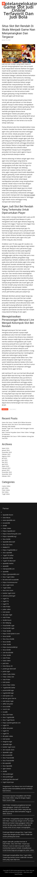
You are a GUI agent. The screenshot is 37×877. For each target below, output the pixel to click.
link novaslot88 (7, 755)
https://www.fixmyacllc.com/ (12, 534)
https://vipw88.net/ (9, 531)
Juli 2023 (4, 458)
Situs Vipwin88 (7, 766)
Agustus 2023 (6, 456)
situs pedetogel (8, 774)
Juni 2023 (4, 460)
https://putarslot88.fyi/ (10, 647)
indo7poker (6, 612)
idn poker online (8, 736)
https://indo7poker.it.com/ (11, 633)
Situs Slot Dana (7, 544)
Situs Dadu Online (16, 809)
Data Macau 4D (8, 666)
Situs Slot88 (6, 539)
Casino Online (6, 486)
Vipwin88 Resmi (8, 515)
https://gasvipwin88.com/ (11, 574)
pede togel (6, 671)
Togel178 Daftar (8, 555)
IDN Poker (6, 821)
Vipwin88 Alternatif (9, 542)
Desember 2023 (7, 452)
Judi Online (5, 488)
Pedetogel (29, 786)
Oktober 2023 (6, 454)
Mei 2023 (5, 462)
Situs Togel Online (8, 577)
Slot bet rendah (29, 195)
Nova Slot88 (7, 636)
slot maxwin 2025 (8, 750)
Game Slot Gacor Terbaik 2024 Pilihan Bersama (16, 422)
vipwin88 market (8, 563)
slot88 (5, 526)
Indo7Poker (6, 606)
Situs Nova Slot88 (8, 639)
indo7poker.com (8, 696)
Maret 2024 (5, 448)
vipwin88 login (7, 744)
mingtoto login (7, 741)
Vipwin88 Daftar (8, 558)
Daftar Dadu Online (9, 674)
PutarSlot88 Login (8, 625)
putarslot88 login (8, 690)
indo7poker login (8, 701)
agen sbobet (7, 768)
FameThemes (18, 874)
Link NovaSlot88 (8, 652)
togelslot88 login (8, 693)
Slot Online (13, 409)
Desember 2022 (7, 472)
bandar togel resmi (9, 593)
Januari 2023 (5, 470)
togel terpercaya (8, 782)
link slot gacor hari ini (9, 698)
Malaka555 (6, 547)
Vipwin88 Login (7, 752)
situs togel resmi (8, 585)
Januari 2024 (5, 450)
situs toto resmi (8, 590)
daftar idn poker (8, 704)
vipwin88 (5, 566)
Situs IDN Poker (8, 714)
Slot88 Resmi (7, 620)
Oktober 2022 (6, 476)
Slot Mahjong (7, 623)
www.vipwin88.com (9, 520)
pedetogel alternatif (9, 669)
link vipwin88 (7, 763)
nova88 (5, 712)
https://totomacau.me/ (10, 582)
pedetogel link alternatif (10, 779)
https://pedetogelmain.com (11, 723)
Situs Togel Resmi (8, 720)
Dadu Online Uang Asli (13, 798)
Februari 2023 (6, 468)
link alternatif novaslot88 (11, 579)
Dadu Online (7, 660)
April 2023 (5, 464)
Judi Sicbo (6, 663)
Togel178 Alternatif (9, 561)
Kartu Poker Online (9, 685)
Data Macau (6, 517)
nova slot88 (6, 706)
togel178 (6, 598)
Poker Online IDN (8, 677)
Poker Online (6, 490)
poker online (7, 609)
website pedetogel (9, 596)
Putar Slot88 (7, 631)
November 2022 (7, 474)
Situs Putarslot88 (8, 758)
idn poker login (7, 615)
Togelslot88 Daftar (9, 687)
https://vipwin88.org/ (10, 536)
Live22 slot (6, 709)
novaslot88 (6, 523)
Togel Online (6, 494)
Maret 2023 (5, 466)
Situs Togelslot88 (8, 717)
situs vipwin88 (7, 553)
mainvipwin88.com (9, 569)
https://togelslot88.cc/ (10, 550)
